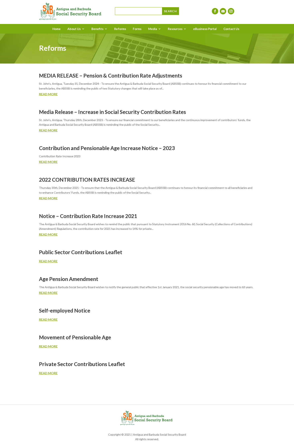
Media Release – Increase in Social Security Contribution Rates (112, 112)
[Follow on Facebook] (215, 11)
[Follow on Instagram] (231, 11)
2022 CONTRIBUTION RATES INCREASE (87, 179)
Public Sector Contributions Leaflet (80, 252)
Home (56, 29)
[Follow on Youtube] (223, 11)
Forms (137, 29)
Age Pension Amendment (68, 279)
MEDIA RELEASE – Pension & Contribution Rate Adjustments (110, 75)
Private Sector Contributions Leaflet (82, 364)
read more (48, 94)
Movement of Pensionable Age (75, 337)
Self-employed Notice (64, 310)
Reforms (120, 29)
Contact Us (231, 29)
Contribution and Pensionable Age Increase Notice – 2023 (107, 148)
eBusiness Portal (205, 29)
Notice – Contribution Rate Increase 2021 (88, 216)
